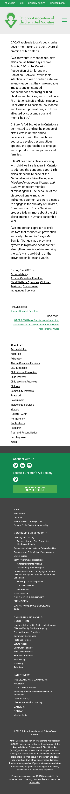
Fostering (18, 663)
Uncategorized (19, 437)
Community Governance (25, 636)
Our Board (18, 517)
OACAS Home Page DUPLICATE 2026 (32, 607)
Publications (18, 423)
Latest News (22, 675)
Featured (16, 286)
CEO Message (19, 367)
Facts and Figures (22, 640)
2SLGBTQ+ (17, 344)
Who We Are (19, 513)
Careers (19, 706)
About (18, 509)
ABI (21, 3)
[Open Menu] (64, 20)
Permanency (18, 418)
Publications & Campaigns (31, 679)
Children (45, 282)
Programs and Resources (30, 533)
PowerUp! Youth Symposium (30, 581)
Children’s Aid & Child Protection (28, 619)
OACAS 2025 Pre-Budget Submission (29, 599)
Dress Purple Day (21, 698)
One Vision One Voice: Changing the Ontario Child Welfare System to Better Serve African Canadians (34, 574)
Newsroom (19, 683)
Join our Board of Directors (24, 311)
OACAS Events (19, 414)
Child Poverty (18, 377)
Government (30, 286)
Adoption (16, 353)
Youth (14, 441)
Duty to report (20, 644)
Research (16, 427)
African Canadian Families (26, 278)
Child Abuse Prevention (24, 372)
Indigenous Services (23, 290)
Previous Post (19, 307)
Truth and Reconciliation (24, 432)
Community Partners (22, 390)
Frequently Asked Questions (27, 632)
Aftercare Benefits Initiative (29, 564)
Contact (19, 711)
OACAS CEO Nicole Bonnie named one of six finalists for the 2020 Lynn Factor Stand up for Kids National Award (36, 324)
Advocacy (16, 358)
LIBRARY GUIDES (36, 3)
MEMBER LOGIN (57, 3)
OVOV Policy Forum (26, 585)
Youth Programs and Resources (28, 560)
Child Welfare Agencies (25, 282)
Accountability (19, 274)
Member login (20, 715)
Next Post (53, 316)
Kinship (15, 409)
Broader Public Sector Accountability (31, 525)
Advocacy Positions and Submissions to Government (33, 693)
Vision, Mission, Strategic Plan (28, 521)
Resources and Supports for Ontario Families (35, 548)
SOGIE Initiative (21, 593)
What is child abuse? (23, 651)
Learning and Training (24, 537)
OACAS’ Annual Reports (25, 687)
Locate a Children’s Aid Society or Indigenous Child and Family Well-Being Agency (35, 626)
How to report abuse (23, 655)
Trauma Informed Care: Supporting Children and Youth (33, 543)
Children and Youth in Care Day (28, 702)
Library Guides (20, 556)
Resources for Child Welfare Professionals (34, 552)
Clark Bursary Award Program (30, 567)
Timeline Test (23, 589)
